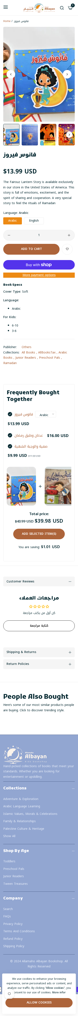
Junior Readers (13, 876)
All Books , (29, 352)
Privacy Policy (13, 924)
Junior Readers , (26, 358)
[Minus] (9, 235)
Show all (9, 836)
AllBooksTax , (47, 352)
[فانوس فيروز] (21, 486)
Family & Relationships (19, 821)
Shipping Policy (13, 946)
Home (7, 21)
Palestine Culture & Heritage (23, 829)
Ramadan (10, 363)
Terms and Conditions (19, 931)
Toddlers (9, 861)
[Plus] (69, 235)
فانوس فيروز (24, 414)
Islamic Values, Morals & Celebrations (30, 814)
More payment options (39, 275)
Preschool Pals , (50, 358)
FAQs (7, 916)
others (26, 347)
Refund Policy (13, 939)
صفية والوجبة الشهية (31, 446)
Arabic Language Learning (21, 806)
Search (8, 909)
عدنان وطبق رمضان (29, 435)
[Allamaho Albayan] (39, 7)
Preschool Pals (13, 869)
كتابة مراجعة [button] (39, 626)
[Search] (62, 8)
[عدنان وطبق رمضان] (59, 486)
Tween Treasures (15, 884)
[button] (67, 74)
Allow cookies (39, 1002)
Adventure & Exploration (20, 799)
